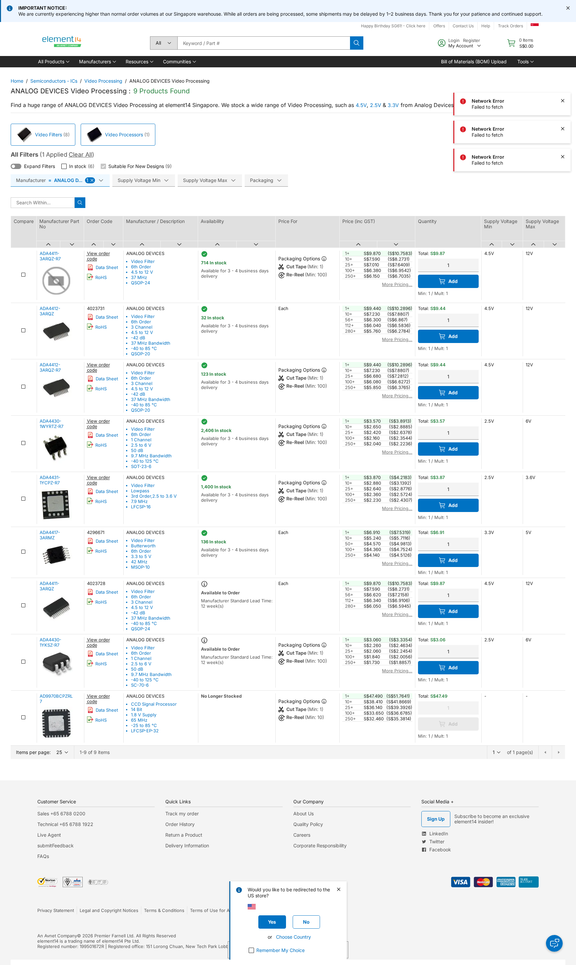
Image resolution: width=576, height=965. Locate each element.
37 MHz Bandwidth (150, 343)
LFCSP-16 (141, 506)
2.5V (375, 105)
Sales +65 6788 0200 (61, 813)
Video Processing (103, 81)
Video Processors (124, 134)
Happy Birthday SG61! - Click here (393, 25)
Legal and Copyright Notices (109, 910)
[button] (53, 61)
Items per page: (33, 752)
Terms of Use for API (211, 910)
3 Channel (141, 327)
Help (485, 25)
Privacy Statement (55, 910)
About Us (303, 813)
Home (17, 81)
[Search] (356, 43)
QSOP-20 (140, 353)
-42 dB (138, 337)
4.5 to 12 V (142, 272)
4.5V (361, 105)
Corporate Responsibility (320, 845)
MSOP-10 (140, 567)
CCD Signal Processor (154, 704)
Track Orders (510, 25)
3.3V (393, 105)
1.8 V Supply (143, 714)
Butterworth (143, 545)
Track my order (182, 813)
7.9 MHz (139, 501)
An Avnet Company (57, 935)
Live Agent (49, 835)
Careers (301, 835)
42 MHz (139, 561)
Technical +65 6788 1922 (65, 824)
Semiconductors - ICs (53, 81)
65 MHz (139, 720)
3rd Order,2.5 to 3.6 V (154, 496)
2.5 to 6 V (141, 445)
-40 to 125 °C (145, 461)
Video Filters (48, 134)
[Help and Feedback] (554, 943)
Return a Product (183, 835)
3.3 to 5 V (141, 556)
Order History (180, 824)
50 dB (137, 450)
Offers (439, 25)
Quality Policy (308, 824)
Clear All (80, 154)
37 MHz (139, 277)
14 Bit (136, 709)
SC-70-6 (140, 685)
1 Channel (141, 439)
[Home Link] (62, 43)
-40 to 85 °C (144, 348)
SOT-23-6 (141, 466)
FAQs (43, 856)
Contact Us (463, 25)
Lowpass (140, 490)
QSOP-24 (140, 282)
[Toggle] (16, 166)
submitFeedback (55, 845)
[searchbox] (263, 43)
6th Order (141, 266)
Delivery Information (187, 845)
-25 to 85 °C (144, 725)
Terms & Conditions (164, 910)
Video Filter (143, 261)
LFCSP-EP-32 (145, 730)
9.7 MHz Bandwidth (151, 455)
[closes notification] (568, 8)
